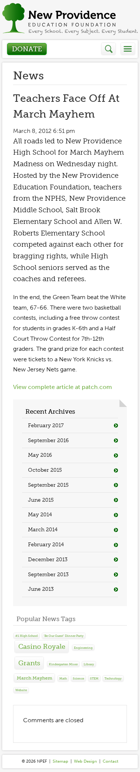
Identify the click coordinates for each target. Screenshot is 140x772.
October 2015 (45, 470)
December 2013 (48, 559)
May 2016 (40, 455)
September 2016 (48, 440)
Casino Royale (41, 646)
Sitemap (60, 761)
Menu (128, 49)
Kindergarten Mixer (63, 664)
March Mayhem (34, 678)
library (89, 664)
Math (63, 678)
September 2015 (48, 485)
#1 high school (26, 636)
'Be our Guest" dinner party (64, 636)
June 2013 (41, 589)
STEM (94, 678)
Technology (113, 678)
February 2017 (45, 425)
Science (78, 678)
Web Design (85, 761)
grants (29, 663)
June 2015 (41, 500)
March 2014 (42, 529)
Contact (110, 761)
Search (109, 49)
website (21, 690)
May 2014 (40, 514)
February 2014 (46, 544)
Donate (27, 49)
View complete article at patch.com (62, 386)
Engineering (83, 648)
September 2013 (48, 574)
